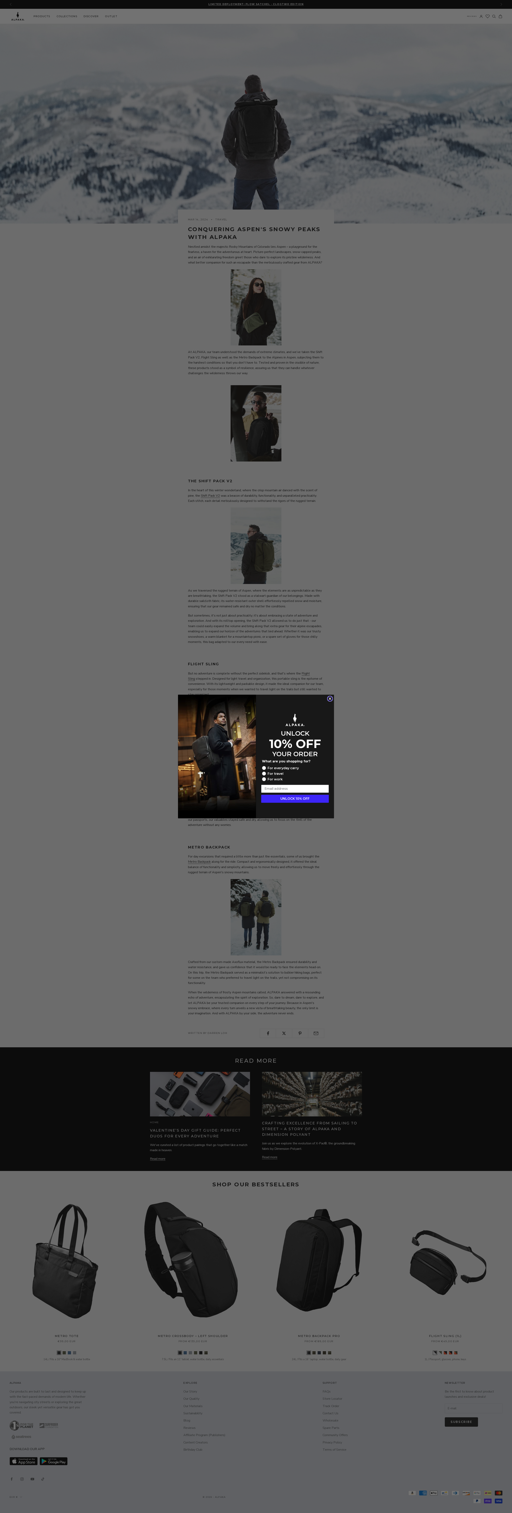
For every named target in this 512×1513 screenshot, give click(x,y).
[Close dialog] (330, 698)
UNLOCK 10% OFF (295, 799)
